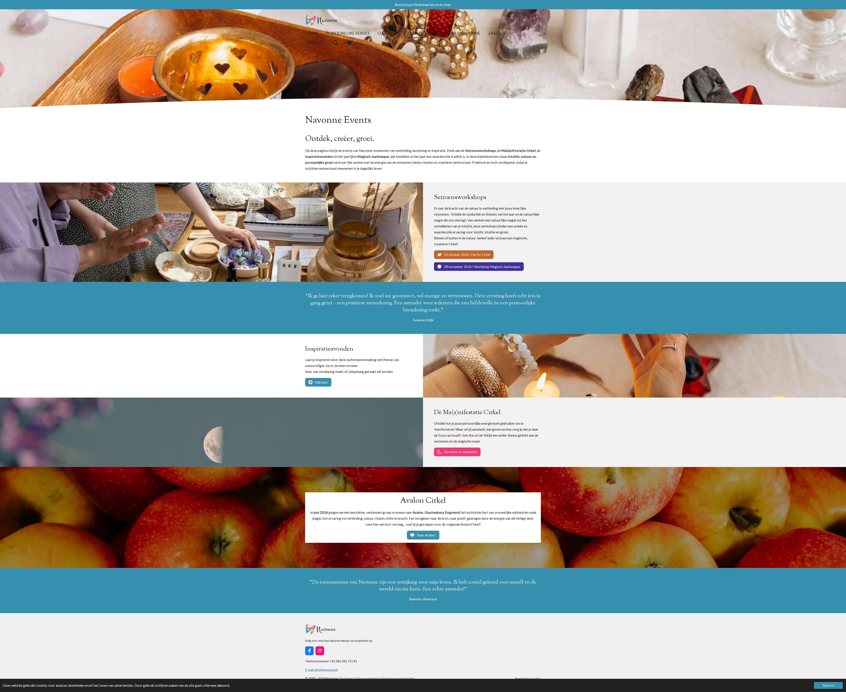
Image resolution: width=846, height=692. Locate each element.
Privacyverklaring (367, 678)
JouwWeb (535, 678)
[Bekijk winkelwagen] (348, 43)
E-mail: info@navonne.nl (321, 670)
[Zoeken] (335, 43)
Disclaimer (346, 678)
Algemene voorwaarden (398, 678)
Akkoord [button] (828, 685)
